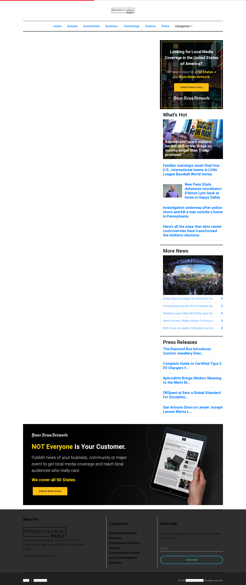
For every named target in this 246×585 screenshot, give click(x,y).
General (72, 26)
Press (165, 26)
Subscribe (192, 559)
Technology (131, 26)
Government (91, 26)
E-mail (164, 548)
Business (112, 26)
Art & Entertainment (123, 533)
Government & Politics (124, 553)
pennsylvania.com (194, 580)
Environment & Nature (124, 543)
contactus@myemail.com (39, 556)
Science (150, 26)
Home (58, 26)
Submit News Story (191, 87)
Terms (26, 580)
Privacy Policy (40, 580)
